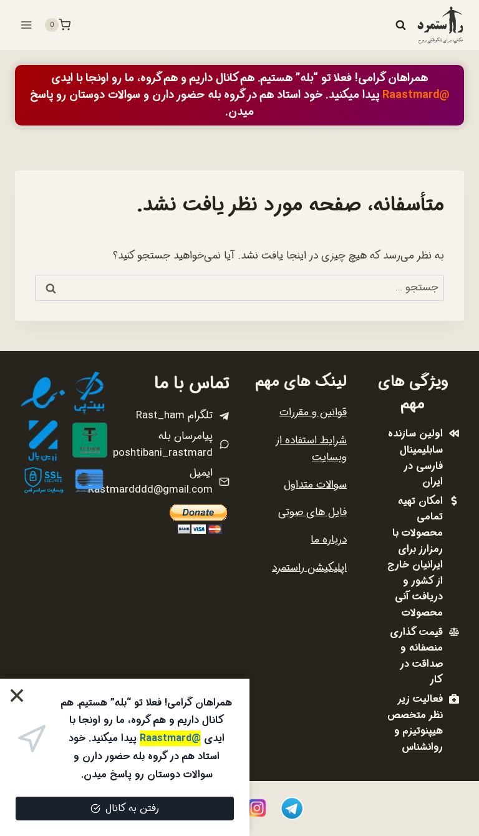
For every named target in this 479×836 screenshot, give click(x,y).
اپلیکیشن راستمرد (309, 567)
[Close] (17, 696)
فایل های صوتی (312, 512)
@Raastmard (416, 95)
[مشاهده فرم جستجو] (400, 25)
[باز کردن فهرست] (26, 24)
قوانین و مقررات (313, 412)
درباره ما (329, 539)
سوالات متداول (315, 484)
